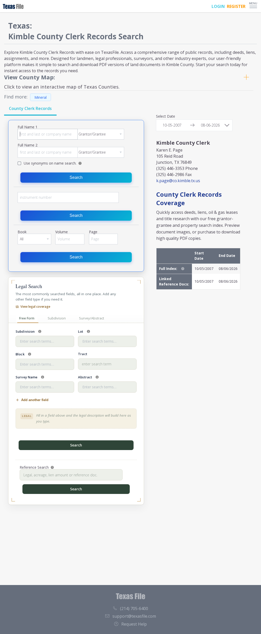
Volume (61, 232)
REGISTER (236, 6)
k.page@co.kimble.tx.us (178, 180)
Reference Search (34, 467)
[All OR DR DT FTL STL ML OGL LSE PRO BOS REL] (34, 239)
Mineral (40, 97)
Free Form (26, 318)
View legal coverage (35, 306)
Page (93, 232)
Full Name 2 (27, 145)
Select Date (165, 117)
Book (22, 232)
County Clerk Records (30, 108)
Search (76, 177)
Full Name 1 (27, 127)
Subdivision (57, 318)
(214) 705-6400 (134, 608)
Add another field (34, 400)
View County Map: (29, 77)
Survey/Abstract (91, 318)
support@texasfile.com (134, 616)
